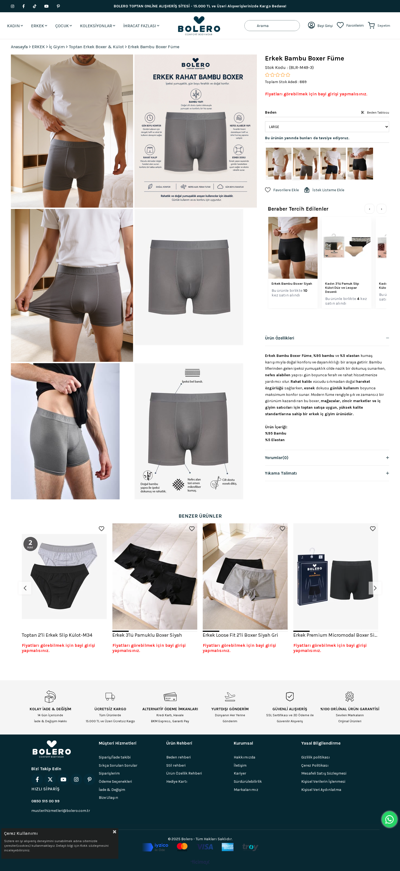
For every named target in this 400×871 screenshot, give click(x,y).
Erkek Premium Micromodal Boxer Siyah (336, 635)
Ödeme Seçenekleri (115, 781)
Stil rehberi (176, 765)
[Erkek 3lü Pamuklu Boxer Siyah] (155, 576)
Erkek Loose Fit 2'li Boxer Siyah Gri (240, 635)
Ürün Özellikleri (279, 338)
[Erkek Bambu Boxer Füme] (305, 163)
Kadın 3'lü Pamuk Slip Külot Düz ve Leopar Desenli (342, 287)
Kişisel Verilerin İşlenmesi (323, 781)
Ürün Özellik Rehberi (184, 773)
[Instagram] (76, 779)
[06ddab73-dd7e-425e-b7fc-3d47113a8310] (200, 847)
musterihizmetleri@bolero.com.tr (60, 810)
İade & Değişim (112, 789)
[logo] (51, 749)
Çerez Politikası (315, 765)
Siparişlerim (109, 773)
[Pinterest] (89, 779)
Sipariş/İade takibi (115, 757)
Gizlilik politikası (315, 757)
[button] (120, 631)
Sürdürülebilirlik (248, 781)
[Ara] (251, 25)
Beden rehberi (178, 757)
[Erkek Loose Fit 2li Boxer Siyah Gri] (245, 576)
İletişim (240, 765)
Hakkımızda (244, 757)
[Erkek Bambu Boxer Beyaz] (278, 163)
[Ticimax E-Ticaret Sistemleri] (200, 863)
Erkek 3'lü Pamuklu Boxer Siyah (147, 635)
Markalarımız (246, 789)
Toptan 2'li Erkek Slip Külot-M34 (57, 635)
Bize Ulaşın (108, 797)
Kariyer (240, 773)
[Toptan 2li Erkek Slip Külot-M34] (64, 576)
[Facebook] (37, 779)
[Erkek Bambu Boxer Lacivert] (333, 163)
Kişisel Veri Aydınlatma (321, 789)
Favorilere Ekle (101, 529)
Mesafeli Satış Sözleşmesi (323, 773)
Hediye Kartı (176, 781)
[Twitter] (50, 779)
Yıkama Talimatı (281, 473)
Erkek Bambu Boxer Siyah (292, 283)
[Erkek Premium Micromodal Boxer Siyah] (336, 576)
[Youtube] (63, 779)
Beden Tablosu (378, 112)
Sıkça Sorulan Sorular (118, 765)
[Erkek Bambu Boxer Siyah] (360, 163)
